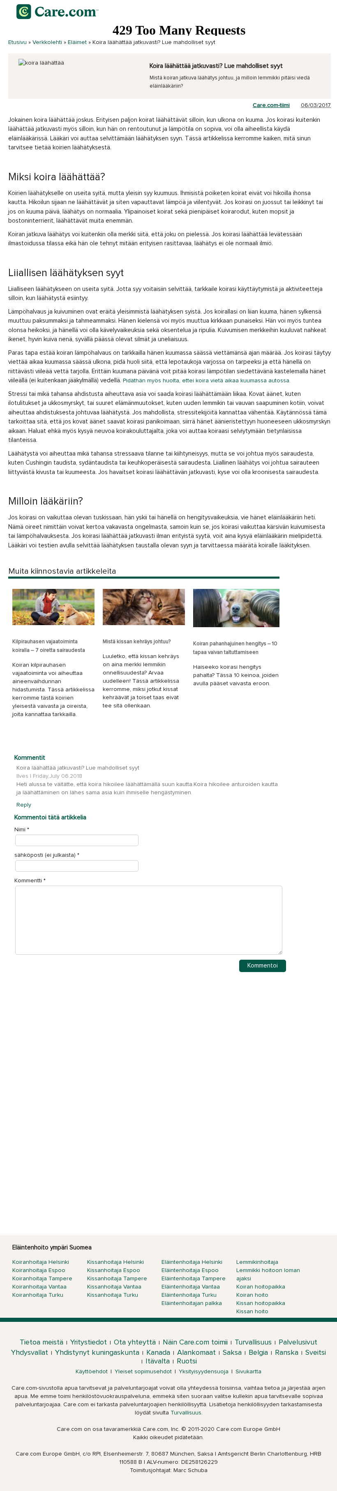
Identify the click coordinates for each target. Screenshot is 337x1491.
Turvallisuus (253, 1342)
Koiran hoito (252, 1295)
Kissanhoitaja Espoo (113, 1270)
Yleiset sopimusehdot (143, 1372)
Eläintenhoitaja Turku (189, 1295)
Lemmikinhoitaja (257, 1262)
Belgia (258, 1352)
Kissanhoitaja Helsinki (115, 1262)
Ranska (286, 1352)
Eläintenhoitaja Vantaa (191, 1287)
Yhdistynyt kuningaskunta (97, 1352)
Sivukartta (248, 1372)
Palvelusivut (298, 1342)
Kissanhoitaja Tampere (117, 1279)
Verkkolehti (47, 42)
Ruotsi (187, 1361)
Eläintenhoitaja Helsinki (192, 1262)
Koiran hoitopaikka (260, 1287)
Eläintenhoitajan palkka (192, 1303)
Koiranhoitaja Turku (37, 1295)
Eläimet (77, 42)
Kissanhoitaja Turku (112, 1295)
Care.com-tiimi (271, 105)
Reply (23, 805)
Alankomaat (196, 1352)
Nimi (19, 830)
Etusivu (17, 42)
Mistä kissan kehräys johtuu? (137, 641)
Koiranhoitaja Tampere (42, 1279)
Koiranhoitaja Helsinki (40, 1262)
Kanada (158, 1352)
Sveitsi (315, 1352)
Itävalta (157, 1361)
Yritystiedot (88, 1342)
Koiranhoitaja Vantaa (39, 1287)
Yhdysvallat (29, 1352)
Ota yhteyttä (135, 1342)
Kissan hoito (252, 1311)
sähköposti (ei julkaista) (45, 855)
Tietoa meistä (41, 1342)
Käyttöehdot (92, 1372)
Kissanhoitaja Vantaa (114, 1287)
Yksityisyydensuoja (204, 1372)
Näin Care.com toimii (195, 1342)
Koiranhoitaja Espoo (38, 1270)
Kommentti (30, 881)
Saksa (232, 1352)
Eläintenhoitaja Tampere (194, 1279)
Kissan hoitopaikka (260, 1303)
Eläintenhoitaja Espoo (190, 1270)
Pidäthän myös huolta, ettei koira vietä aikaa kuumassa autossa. (207, 381)
